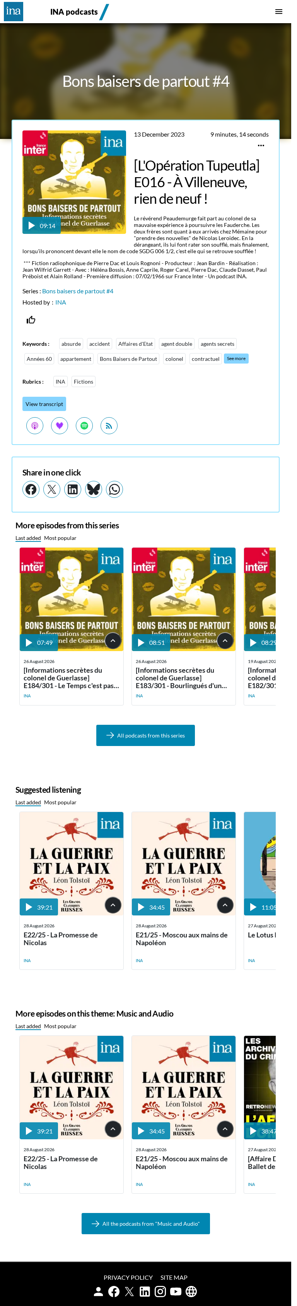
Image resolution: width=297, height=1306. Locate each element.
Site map (174, 1277)
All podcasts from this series (151, 735)
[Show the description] (112, 640)
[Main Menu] (278, 11)
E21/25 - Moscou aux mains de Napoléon (182, 939)
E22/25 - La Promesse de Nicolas (61, 939)
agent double (176, 343)
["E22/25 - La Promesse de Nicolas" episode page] (71, 913)
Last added (28, 538)
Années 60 (39, 358)
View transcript (44, 404)
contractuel (206, 358)
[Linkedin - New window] (72, 489)
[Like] (30, 319)
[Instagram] (160, 1291)
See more (236, 358)
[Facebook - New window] (30, 489)
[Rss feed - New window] (109, 425)
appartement (75, 358)
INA (60, 302)
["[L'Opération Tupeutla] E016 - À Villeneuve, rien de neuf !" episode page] (74, 231)
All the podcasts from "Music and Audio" (151, 1223)
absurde (71, 343)
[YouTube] (176, 1291)
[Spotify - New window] (84, 425)
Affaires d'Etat (135, 343)
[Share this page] (261, 145)
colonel (174, 358)
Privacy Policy (128, 1277)
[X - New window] (51, 489)
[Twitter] (129, 1291)
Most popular (60, 538)
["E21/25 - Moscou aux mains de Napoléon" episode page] (184, 913)
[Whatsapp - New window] (114, 489)
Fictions (83, 381)
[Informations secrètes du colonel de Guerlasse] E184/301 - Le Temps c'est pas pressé (69, 677)
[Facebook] (114, 1291)
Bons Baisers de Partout (128, 358)
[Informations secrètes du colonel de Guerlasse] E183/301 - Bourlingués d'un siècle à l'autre (179, 677)
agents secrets (217, 343)
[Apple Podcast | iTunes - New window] (34, 425)
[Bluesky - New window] (93, 489)
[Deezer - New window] (59, 425)
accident (99, 343)
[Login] (98, 1291)
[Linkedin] (145, 1291)
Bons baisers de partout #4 (77, 290)
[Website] (191, 1291)
